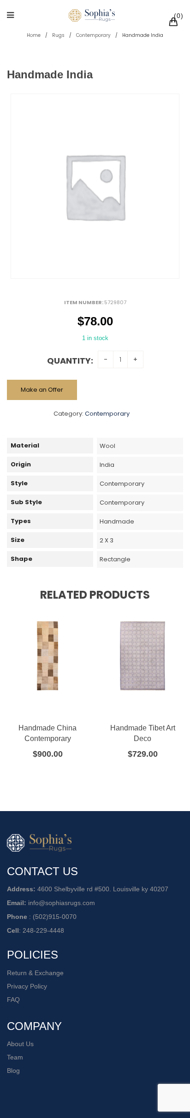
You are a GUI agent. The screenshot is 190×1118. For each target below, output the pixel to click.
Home (34, 35)
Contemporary (93, 35)
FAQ (13, 999)
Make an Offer (42, 389)
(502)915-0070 (55, 916)
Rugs (58, 35)
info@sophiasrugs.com (61, 902)
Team (15, 1057)
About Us (20, 1043)
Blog (13, 1070)
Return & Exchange (35, 973)
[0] (174, 23)
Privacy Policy (27, 986)
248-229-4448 (43, 930)
